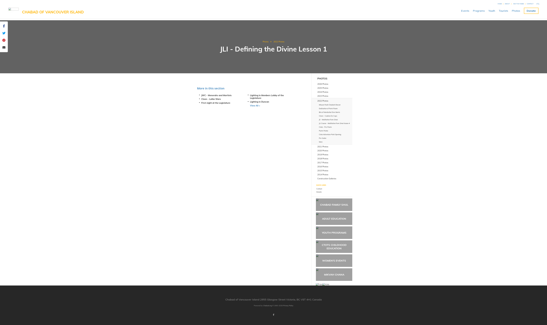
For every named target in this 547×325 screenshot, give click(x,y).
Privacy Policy (288, 306)
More (321, 142)
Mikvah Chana (334, 274)
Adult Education (334, 218)
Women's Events (334, 260)
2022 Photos (279, 42)
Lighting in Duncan (259, 101)
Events (465, 10)
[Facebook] (273, 314)
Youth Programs (334, 232)
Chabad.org (267, 306)
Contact (530, 4)
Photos (516, 10)
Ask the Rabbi (518, 4)
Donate (531, 10)
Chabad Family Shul (334, 204)
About (507, 4)
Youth (491, 10)
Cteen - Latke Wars (211, 99)
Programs (479, 10)
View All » (255, 105)
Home (500, 4)
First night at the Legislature (215, 103)
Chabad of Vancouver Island (53, 12)
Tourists (503, 10)
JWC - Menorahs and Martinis (216, 95)
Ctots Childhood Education (334, 246)
